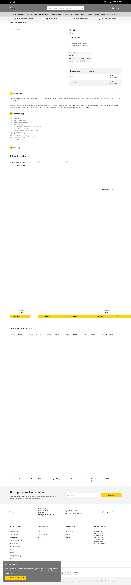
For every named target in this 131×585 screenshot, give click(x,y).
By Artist (21, 14)
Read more (16, 316)
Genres (67, 14)
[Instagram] (10, 2)
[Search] (82, 8)
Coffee (82, 14)
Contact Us (114, 14)
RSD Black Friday (14, 546)
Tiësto (71, 33)
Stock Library (56, 14)
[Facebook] (18, 2)
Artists (11, 553)
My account (69, 531)
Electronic (88, 58)
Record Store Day (15, 543)
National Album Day (15, 540)
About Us (104, 14)
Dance (82, 58)
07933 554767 (117, 2)
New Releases (32, 14)
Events (90, 14)
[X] (14, 2)
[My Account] (113, 8)
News (97, 14)
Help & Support (42, 534)
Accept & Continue (15, 578)
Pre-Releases (43, 14)
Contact (39, 537)
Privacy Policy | (100, 581)
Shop (76, 14)
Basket (68, 534)
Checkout (68, 537)
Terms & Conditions (111, 581)
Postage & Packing (15, 556)
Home (11, 22)
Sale (14, 14)
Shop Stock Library (19, 22)
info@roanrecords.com (75, 513)
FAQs (11, 559)
